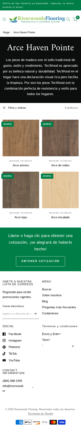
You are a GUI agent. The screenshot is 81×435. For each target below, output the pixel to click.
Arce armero (21, 165)
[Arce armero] (21, 138)
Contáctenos (50, 313)
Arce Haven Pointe (24, 32)
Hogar (6, 32)
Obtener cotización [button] (40, 261)
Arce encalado (60, 217)
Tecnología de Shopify (40, 413)
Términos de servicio (55, 340)
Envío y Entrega (52, 334)
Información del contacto (58, 346)
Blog (45, 301)
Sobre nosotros (52, 295)
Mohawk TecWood (20, 161)
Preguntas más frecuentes (59, 307)
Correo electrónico (13, 306)
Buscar (46, 289)
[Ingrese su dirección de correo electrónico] (35, 314)
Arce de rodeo (60, 165)
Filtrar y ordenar (16, 107)
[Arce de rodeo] (60, 138)
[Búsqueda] (68, 19)
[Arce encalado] (60, 190)
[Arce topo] (21, 190)
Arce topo (21, 217)
